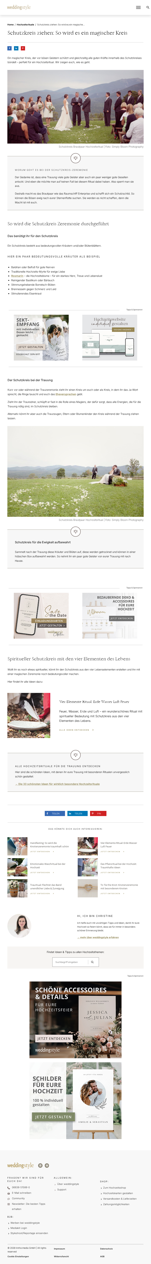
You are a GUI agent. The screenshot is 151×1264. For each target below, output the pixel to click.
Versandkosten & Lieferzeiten (120, 1198)
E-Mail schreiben (21, 1192)
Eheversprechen (66, 394)
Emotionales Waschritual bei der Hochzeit (40, 867)
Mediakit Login (18, 1227)
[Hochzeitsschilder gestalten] (75, 1100)
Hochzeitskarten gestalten (118, 1193)
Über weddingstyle (68, 1183)
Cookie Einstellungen (18, 1256)
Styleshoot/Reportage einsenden (29, 1233)
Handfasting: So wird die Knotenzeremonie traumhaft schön (40, 846)
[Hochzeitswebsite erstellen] (109, 337)
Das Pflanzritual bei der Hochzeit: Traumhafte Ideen (111, 867)
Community (18, 1198)
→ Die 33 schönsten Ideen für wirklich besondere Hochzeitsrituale (57, 783)
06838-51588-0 (21, 1187)
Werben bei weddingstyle (25, 1222)
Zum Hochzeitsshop (114, 1187)
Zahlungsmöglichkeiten (116, 1204)
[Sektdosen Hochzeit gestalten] (41, 337)
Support (61, 1189)
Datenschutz (106, 1248)
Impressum (59, 1248)
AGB (102, 1256)
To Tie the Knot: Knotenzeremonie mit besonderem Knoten (111, 888)
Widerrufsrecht (61, 1256)
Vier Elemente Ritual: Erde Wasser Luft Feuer (75, 715)
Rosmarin (17, 275)
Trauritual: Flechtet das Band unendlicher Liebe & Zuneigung (40, 888)
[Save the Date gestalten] (41, 615)
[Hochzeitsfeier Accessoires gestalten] (109, 615)
